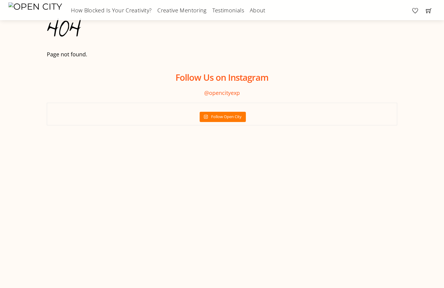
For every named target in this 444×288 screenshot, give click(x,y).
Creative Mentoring (181, 10)
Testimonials (228, 10)
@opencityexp (222, 92)
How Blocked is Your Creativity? (111, 10)
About (257, 10)
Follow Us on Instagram (222, 77)
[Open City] (35, 6)
